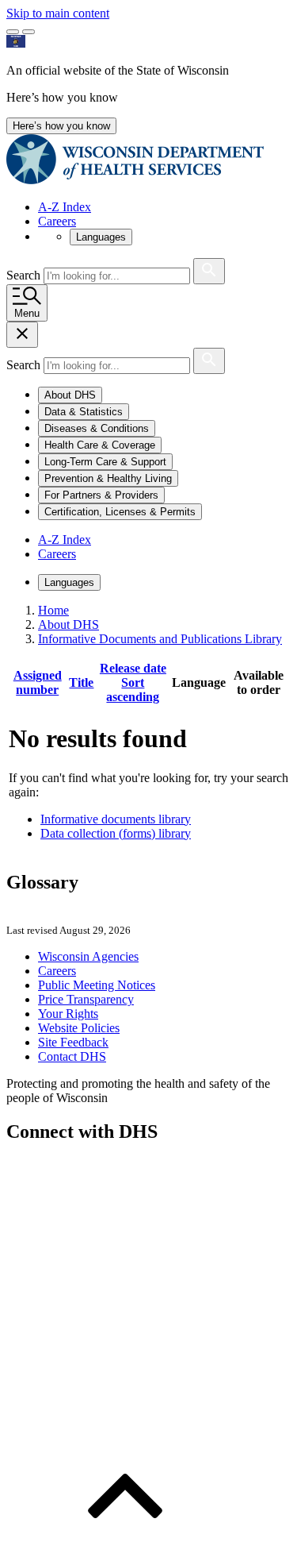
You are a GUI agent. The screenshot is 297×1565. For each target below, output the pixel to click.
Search (25, 275)
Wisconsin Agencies (88, 956)
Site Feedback (73, 1042)
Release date (133, 682)
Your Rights (68, 1013)
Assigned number (37, 682)
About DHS (68, 624)
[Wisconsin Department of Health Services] (135, 180)
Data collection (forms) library (115, 833)
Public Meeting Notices (96, 985)
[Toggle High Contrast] (28, 31)
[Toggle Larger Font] (12, 31)
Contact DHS (72, 1056)
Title (81, 682)
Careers (57, 221)
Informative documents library (115, 819)
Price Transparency (86, 999)
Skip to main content (57, 13)
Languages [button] (101, 237)
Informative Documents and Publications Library (160, 639)
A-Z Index (64, 207)
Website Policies (79, 1028)
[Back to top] (125, 1551)
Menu (27, 313)
